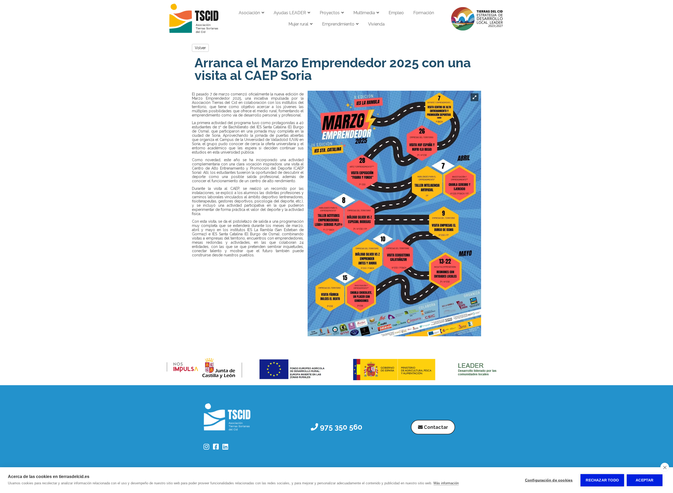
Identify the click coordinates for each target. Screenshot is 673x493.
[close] (664, 467)
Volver (200, 48)
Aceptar (644, 480)
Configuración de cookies (549, 480)
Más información (446, 483)
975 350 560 (340, 427)
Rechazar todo (602, 480)
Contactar (435, 427)
